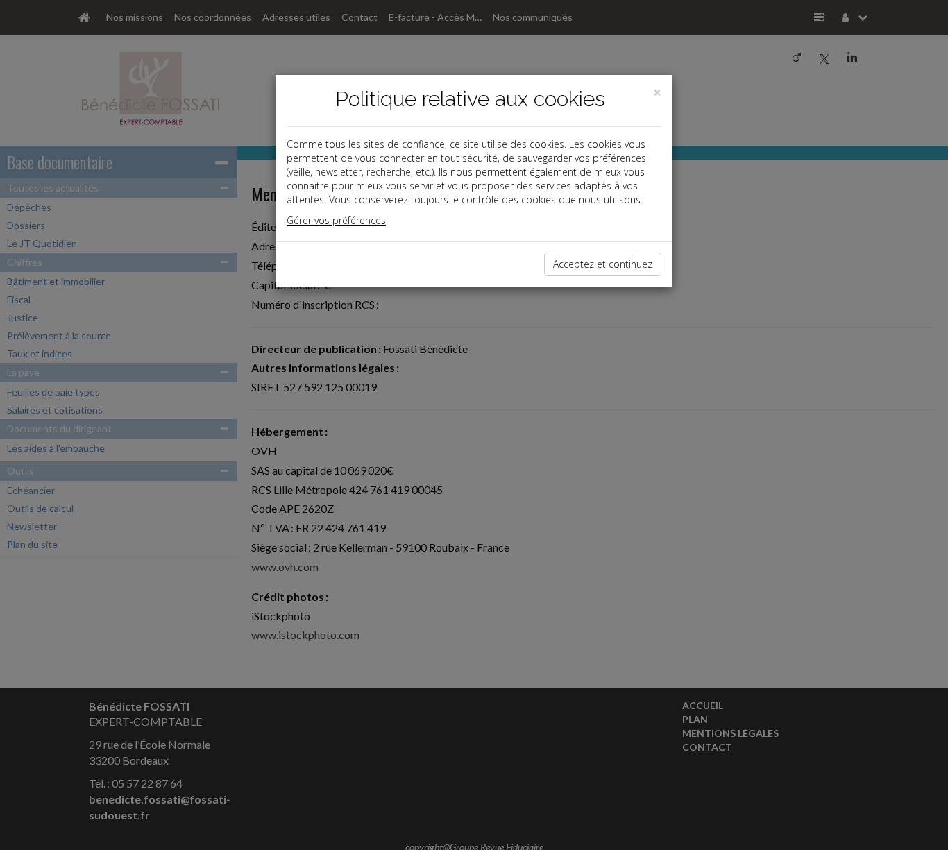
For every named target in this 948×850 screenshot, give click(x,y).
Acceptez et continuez (602, 264)
